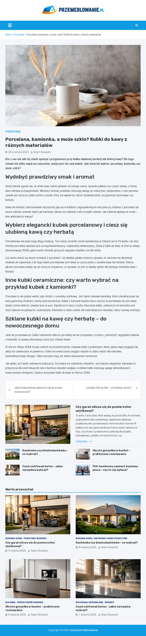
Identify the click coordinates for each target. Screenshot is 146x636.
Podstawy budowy (35, 538)
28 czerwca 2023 (18, 152)
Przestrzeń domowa (30, 602)
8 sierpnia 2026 (88, 547)
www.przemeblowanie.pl (84, 630)
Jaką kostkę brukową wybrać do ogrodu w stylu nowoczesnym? (38, 389)
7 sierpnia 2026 (87, 614)
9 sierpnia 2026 (17, 550)
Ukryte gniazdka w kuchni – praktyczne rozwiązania (111, 452)
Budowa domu (13, 538)
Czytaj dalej (82, 441)
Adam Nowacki (41, 152)
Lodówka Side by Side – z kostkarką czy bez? (109, 387)
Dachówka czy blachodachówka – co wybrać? (107, 542)
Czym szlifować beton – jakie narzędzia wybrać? (42, 468)
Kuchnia (10, 602)
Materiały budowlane (89, 602)
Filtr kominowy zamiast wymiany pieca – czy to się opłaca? (115, 468)
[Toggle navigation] (9, 25)
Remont (109, 602)
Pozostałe (13, 131)
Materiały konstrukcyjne (110, 538)
